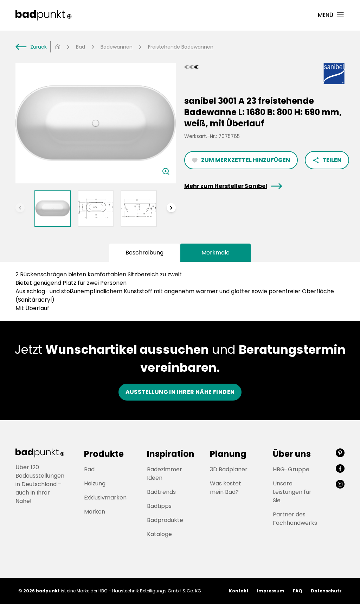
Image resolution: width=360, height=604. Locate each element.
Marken (94, 512)
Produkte (104, 454)
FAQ (297, 591)
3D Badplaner (229, 469)
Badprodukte (165, 520)
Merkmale (215, 252)
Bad (80, 46)
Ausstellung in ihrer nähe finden (180, 392)
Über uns (292, 454)
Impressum (270, 591)
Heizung (94, 483)
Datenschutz (326, 591)
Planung (228, 454)
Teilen (327, 160)
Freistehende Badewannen (180, 46)
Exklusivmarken (105, 497)
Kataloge (159, 534)
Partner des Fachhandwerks (295, 518)
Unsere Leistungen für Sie (292, 491)
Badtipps (159, 506)
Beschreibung (144, 252)
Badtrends (161, 492)
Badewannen (117, 46)
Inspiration (170, 454)
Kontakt (239, 591)
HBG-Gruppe (291, 469)
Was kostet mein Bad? (225, 487)
